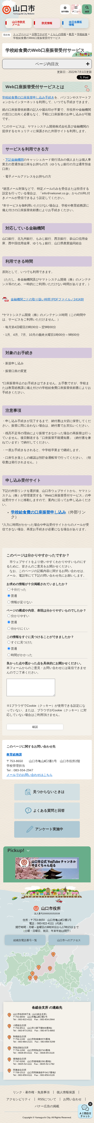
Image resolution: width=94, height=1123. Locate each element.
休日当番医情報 (75, 23)
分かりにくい (20, 628)
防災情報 (47, 23)
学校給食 (82, 34)
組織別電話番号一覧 (25, 940)
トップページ (21, 34)
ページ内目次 (47, 64)
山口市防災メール (18, 23)
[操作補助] (65, 9)
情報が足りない (21, 602)
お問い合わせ (72, 1099)
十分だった (18, 589)
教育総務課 (14, 754)
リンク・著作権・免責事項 (31, 1092)
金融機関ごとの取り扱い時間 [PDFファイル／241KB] (47, 299)
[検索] (87, 9)
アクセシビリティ (18, 1099)
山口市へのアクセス (69, 940)
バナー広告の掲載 (47, 1106)
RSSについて (47, 1099)
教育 (71, 34)
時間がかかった (21, 655)
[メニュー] (76, 9)
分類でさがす (39, 34)
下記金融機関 (14, 159)
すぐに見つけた (21, 642)
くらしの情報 (58, 34)
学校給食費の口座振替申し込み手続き (28, 97)
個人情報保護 (66, 1092)
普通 (14, 596)
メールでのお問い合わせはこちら (29, 775)
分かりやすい (20, 616)
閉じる (90, 1104)
